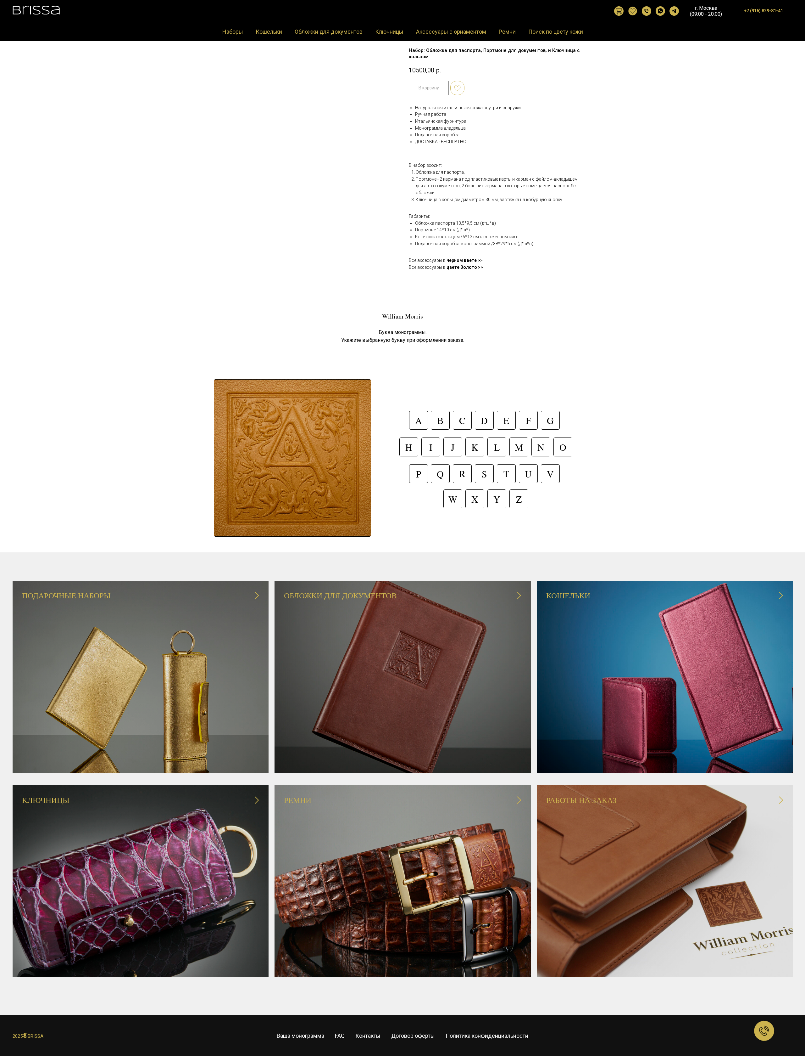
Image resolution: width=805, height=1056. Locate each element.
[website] (619, 11)
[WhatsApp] (660, 11)
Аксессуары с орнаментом (451, 31)
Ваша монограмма (300, 1035)
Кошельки (269, 31)
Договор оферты (413, 1035)
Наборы (232, 31)
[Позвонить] (646, 11)
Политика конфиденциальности (487, 1035)
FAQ (340, 1035)
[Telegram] (674, 11)
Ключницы (389, 31)
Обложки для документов (329, 31)
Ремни (507, 31)
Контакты (367, 1035)
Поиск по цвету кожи (555, 31)
